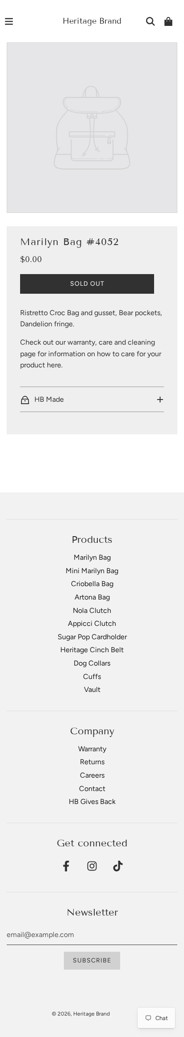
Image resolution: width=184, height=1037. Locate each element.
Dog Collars (92, 663)
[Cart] (168, 21)
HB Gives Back (92, 801)
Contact (92, 788)
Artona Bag (92, 597)
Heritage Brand (92, 21)
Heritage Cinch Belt (92, 650)
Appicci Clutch (92, 623)
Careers (92, 775)
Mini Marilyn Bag (92, 570)
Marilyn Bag (92, 557)
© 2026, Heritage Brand (81, 1014)
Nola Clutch (92, 610)
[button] (92, 399)
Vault (92, 689)
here (54, 365)
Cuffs (92, 676)
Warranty (92, 749)
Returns (92, 762)
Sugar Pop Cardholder (92, 637)
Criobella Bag (92, 583)
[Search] (150, 21)
